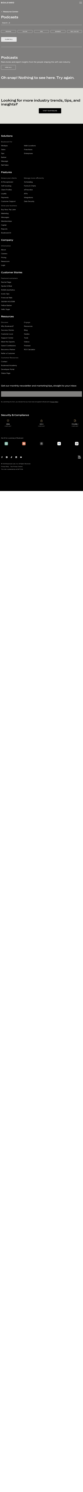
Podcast (27, 346)
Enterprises (28, 153)
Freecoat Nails (6, 298)
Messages (5, 217)
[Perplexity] (41, 443)
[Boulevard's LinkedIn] (16, 457)
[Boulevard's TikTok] (11, 457)
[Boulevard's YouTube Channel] (21, 457)
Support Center (7, 338)
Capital (3, 225)
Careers (4, 254)
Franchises (28, 149)
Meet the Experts (8, 342)
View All (8, 67)
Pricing (3, 257)
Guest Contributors (8, 346)
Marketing (5, 213)
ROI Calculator (29, 349)
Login (3, 265)
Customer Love (7, 334)
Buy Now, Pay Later (8, 209)
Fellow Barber (6, 305)
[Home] (7, 2)
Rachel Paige (6, 282)
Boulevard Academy (9, 365)
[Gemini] (59, 443)
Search (5, 23)
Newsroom (5, 261)
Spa (41, 31)
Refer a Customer (8, 353)
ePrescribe (28, 190)
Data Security (29, 201)
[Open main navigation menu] (80, 2)
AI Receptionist (7, 182)
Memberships (6, 221)
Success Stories (7, 330)
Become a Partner (8, 349)
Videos (27, 342)
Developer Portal (7, 369)
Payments (5, 197)
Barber (58, 31)
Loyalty (3, 194)
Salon (25, 31)
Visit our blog (50, 111)
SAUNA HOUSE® (8, 302)
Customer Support (8, 201)
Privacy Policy (54, 402)
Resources (28, 326)
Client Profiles (6, 190)
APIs (26, 194)
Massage (4, 161)
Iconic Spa (5, 294)
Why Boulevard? (7, 326)
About (3, 250)
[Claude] (24, 443)
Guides (27, 334)
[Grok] (76, 443)
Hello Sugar (5, 309)
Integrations (28, 197)
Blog (26, 330)
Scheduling (28, 182)
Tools (26, 338)
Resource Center (10, 12)
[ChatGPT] (6, 443)
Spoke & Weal (6, 286)
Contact (4, 362)
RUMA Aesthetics (8, 290)
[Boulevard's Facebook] (2, 457)
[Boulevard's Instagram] (7, 457)
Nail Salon (75, 31)
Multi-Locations (30, 146)
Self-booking (6, 186)
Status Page (5, 373)
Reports (4, 229)
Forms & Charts (30, 186)
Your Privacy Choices (16, 466)
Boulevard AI (6, 233)
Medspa (8, 31)
